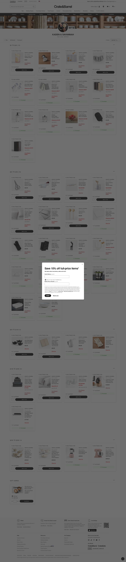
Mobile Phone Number (51, 281)
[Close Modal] (82, 264)
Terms (50, 291)
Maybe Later (56, 295)
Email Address (49, 274)
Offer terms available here (68, 291)
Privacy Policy (60, 291)
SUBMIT (48, 295)
